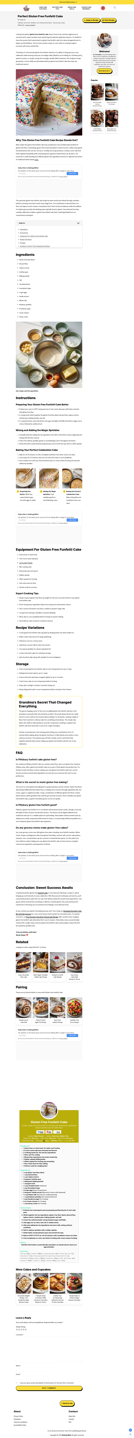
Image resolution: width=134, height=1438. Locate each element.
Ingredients (24, 229)
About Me (72, 1416)
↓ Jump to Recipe (91, 20)
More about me (104, 71)
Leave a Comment (30, 25)
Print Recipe (109, 20)
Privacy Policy (18, 1416)
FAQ (70, 1422)
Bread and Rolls (72, 8)
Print (41, 1132)
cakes (36, 159)
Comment (20, 1335)
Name (18, 1366)
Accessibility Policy (20, 1425)
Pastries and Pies (57, 8)
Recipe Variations (26, 239)
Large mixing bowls (25, 563)
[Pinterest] (103, 8)
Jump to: (22, 223)
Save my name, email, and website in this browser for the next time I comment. (47, 1383)
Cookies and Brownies (86, 8)
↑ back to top (67, 1403)
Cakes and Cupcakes (43, 8)
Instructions (24, 233)
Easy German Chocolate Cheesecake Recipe (42, 917)
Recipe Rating (20, 1327)
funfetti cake (43, 893)
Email (18, 1374)
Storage (22, 243)
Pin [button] (50, 1132)
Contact (71, 1419)
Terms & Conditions (20, 1422)
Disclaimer (17, 1419)
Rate (58, 1132)
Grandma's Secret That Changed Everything (35, 246)
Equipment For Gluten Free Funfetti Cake (34, 236)
